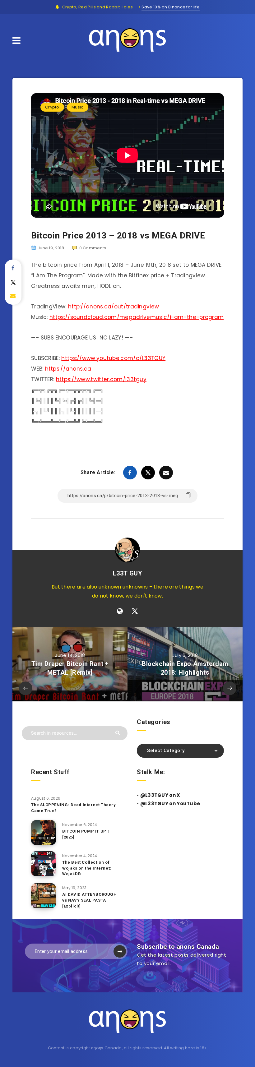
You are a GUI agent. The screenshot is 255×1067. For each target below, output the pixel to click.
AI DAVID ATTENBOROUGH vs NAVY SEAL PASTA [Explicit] (89, 900)
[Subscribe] (120, 951)
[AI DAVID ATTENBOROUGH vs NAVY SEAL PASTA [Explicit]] (43, 895)
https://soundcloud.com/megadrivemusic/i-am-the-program (136, 317)
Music (78, 107)
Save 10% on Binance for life (170, 7)
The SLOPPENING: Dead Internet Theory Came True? (73, 807)
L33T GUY (127, 573)
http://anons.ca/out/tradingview (113, 306)
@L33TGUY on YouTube (170, 803)
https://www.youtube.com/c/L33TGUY (113, 358)
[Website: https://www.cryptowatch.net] (120, 611)
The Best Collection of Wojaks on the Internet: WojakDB (86, 868)
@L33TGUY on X (160, 795)
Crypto (52, 107)
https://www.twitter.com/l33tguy (101, 379)
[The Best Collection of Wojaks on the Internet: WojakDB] (43, 863)
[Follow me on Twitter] (135, 611)
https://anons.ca (68, 368)
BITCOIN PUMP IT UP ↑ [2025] (86, 834)
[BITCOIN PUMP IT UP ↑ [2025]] (43, 832)
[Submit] (118, 732)
